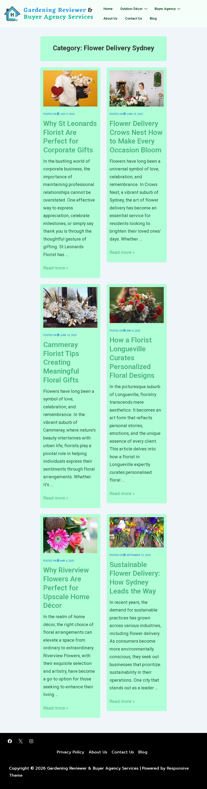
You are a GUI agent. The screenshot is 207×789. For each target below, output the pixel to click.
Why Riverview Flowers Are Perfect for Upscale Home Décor (66, 588)
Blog (153, 18)
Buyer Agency (165, 9)
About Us (110, 18)
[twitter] (20, 741)
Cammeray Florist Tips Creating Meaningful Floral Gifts (61, 362)
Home (108, 9)
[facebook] (10, 741)
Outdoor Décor (131, 9)
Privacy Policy (70, 752)
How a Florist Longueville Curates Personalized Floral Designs (132, 358)
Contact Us (133, 18)
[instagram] (31, 741)
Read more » (55, 267)
